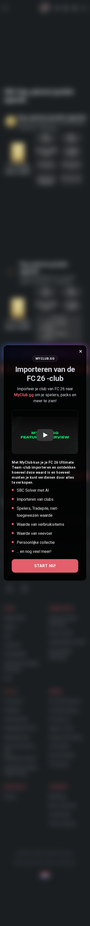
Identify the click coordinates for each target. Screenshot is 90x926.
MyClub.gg (24, 394)
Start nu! (45, 565)
